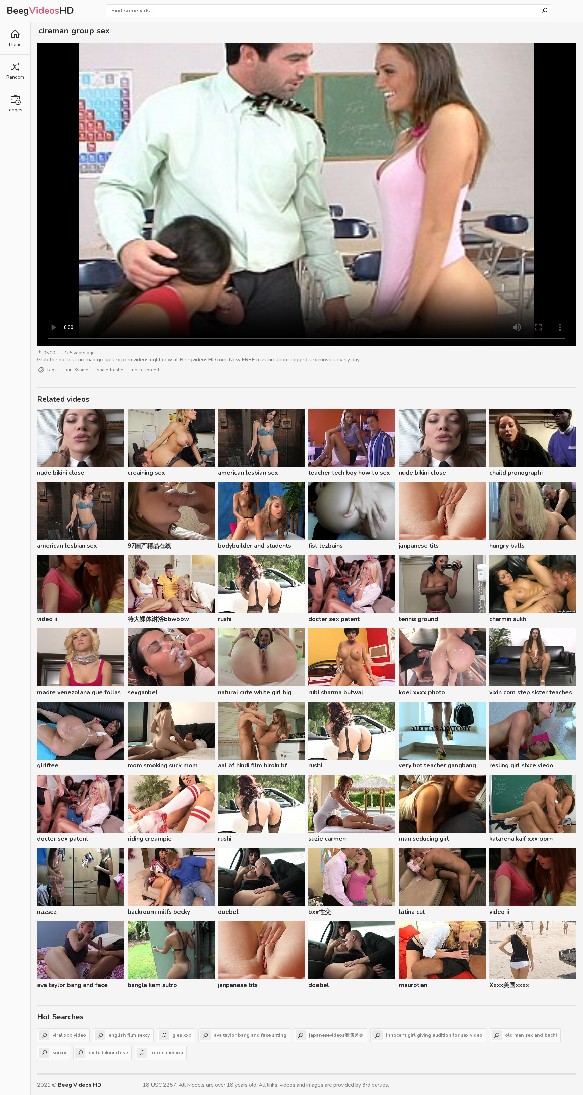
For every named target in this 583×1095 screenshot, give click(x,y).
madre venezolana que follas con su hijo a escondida (79, 693)
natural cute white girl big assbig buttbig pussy (255, 693)
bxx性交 (319, 912)
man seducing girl (424, 839)
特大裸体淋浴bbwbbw (158, 619)
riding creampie (150, 839)
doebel (228, 912)
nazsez (47, 912)
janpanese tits (419, 546)
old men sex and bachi (531, 1035)
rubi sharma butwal (335, 692)
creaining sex (146, 473)
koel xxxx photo (422, 692)
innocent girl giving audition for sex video (434, 1035)
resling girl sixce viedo (521, 765)
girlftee (47, 765)
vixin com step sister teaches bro (530, 693)
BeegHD (40, 10)
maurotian (413, 985)
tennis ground (418, 619)
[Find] (544, 10)
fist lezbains (325, 546)
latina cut (412, 912)
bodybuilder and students (254, 546)
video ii (47, 619)
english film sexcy (129, 1035)
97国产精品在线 (149, 546)
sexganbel (143, 692)
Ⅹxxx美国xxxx (509, 985)
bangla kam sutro (152, 985)
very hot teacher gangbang (437, 765)
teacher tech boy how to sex (349, 473)
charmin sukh (507, 619)
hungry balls (507, 546)
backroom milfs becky (159, 912)
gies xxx (181, 1035)
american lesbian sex (248, 473)
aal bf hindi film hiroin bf (252, 765)
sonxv (59, 1052)
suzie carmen (327, 839)
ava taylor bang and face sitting (72, 986)
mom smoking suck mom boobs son (163, 766)
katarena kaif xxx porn (521, 839)
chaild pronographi (516, 473)
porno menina (166, 1052)
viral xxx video (69, 1035)
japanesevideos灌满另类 (336, 1035)
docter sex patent (334, 619)
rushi (224, 619)
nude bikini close (60, 473)
